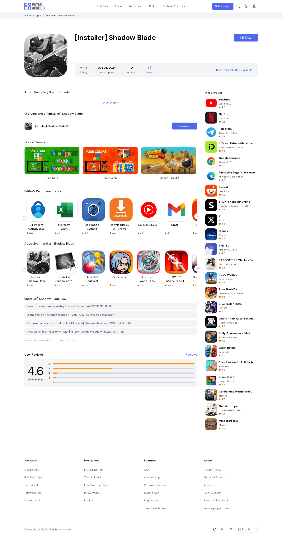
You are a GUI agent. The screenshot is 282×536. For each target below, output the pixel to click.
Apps (118, 6)
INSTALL (245, 38)
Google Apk (31, 469)
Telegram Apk (32, 493)
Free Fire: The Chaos (97, 485)
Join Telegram (212, 493)
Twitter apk (31, 485)
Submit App (222, 6)
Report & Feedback (216, 500)
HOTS (152, 6)
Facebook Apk (33, 477)
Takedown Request (156, 508)
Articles (135, 6)
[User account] (254, 6)
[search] (238, 6)
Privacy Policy (212, 469)
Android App (152, 477)
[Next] (197, 216)
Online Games (174, 6)
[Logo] (34, 6)
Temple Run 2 (92, 477)
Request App (152, 500)
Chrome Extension (155, 485)
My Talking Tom (94, 469)
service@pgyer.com (216, 508)
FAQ (146, 469)
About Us (210, 485)
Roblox (88, 500)
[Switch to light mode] (246, 6)
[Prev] (24, 216)
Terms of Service (214, 477)
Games (102, 6)
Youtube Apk (32, 500)
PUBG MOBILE (92, 493)
